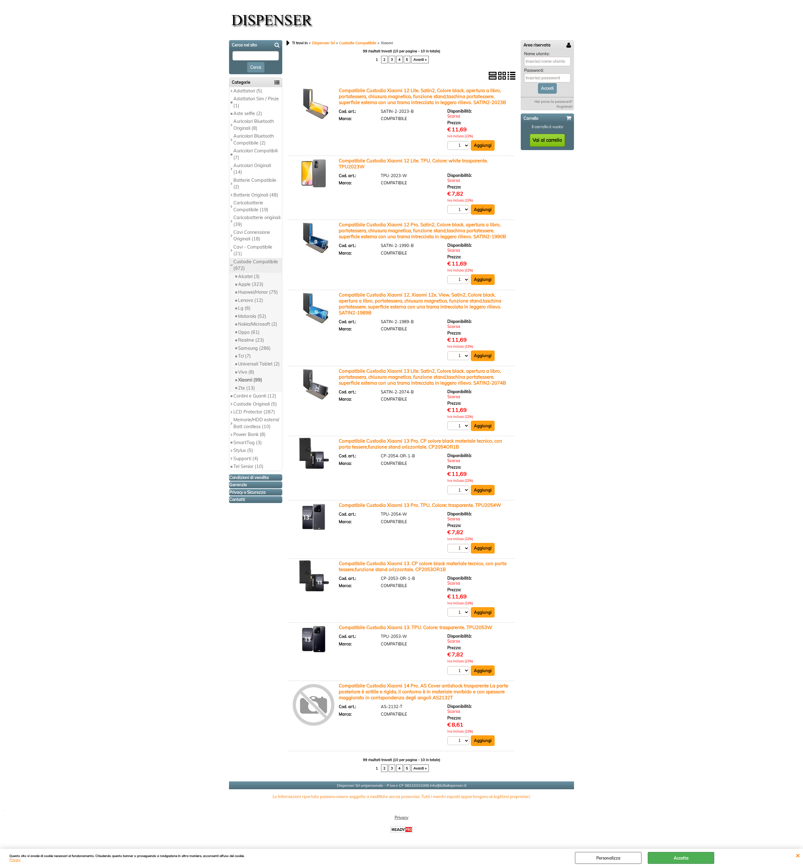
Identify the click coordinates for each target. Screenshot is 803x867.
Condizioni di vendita (249, 477)
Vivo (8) (246, 372)
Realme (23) (251, 340)
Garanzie (238, 484)
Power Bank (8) (249, 434)
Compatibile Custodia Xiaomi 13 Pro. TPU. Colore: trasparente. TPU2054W (420, 505)
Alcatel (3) (249, 276)
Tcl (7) (244, 356)
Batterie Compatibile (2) (254, 183)
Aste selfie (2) (247, 113)
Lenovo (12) (250, 300)
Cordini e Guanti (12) (254, 396)
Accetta (681, 857)
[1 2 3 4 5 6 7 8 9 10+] (459, 145)
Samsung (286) (254, 348)
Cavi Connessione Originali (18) (251, 235)
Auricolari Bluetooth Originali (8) (253, 124)
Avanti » (420, 59)
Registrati (564, 106)
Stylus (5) (243, 450)
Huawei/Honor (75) (258, 292)
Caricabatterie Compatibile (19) (251, 206)
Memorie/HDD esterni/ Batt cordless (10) (256, 423)
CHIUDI (798, 855)
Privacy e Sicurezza (247, 492)
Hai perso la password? (553, 101)
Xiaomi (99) (250, 380)
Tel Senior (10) (248, 466)
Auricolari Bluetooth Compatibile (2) (253, 139)
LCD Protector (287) (254, 412)
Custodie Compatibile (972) (255, 265)
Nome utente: (537, 53)
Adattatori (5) (247, 91)
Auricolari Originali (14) (252, 169)
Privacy (15, 860)
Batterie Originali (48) (255, 195)
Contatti (237, 499)
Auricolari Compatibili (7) (255, 154)
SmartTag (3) (247, 442)
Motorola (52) (252, 316)
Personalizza (608, 857)
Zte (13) (246, 388)
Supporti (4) (245, 458)
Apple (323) (250, 284)
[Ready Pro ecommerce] (401, 829)
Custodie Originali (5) (255, 404)
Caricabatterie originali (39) (256, 221)
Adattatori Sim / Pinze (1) (256, 102)
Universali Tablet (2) (259, 364)
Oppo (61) (249, 332)
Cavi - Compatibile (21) (252, 250)
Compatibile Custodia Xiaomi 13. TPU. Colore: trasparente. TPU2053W (415, 627)
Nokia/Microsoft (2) (257, 324)
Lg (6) (244, 308)
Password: (534, 70)
